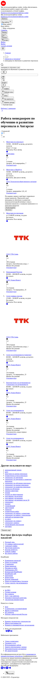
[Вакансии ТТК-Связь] (21, 237)
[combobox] (10, 67)
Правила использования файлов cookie (14, 16)
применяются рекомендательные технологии (18, 655)
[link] (4, 37)
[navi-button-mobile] (3, 48)
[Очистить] (4, 72)
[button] (3, 42)
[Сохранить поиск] (3, 77)
